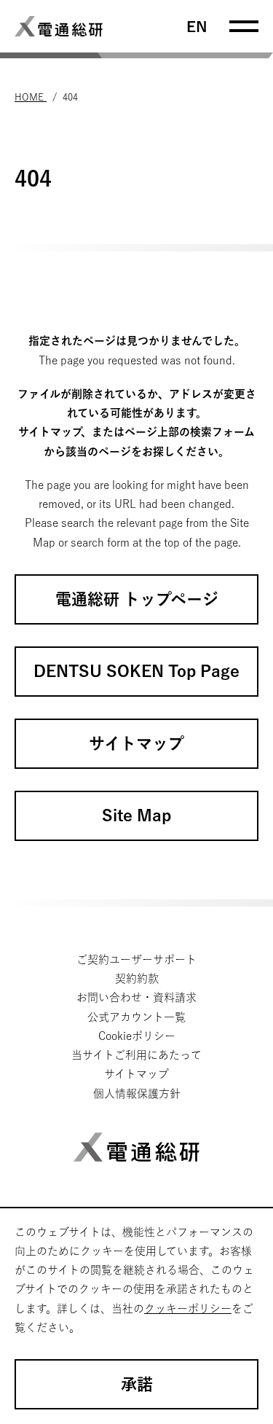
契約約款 (137, 978)
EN (196, 26)
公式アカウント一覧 (136, 1017)
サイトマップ (136, 1073)
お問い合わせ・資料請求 (136, 997)
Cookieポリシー (136, 1035)
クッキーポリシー (188, 1308)
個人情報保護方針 (137, 1093)
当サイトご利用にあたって (136, 1054)
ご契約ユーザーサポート (136, 959)
